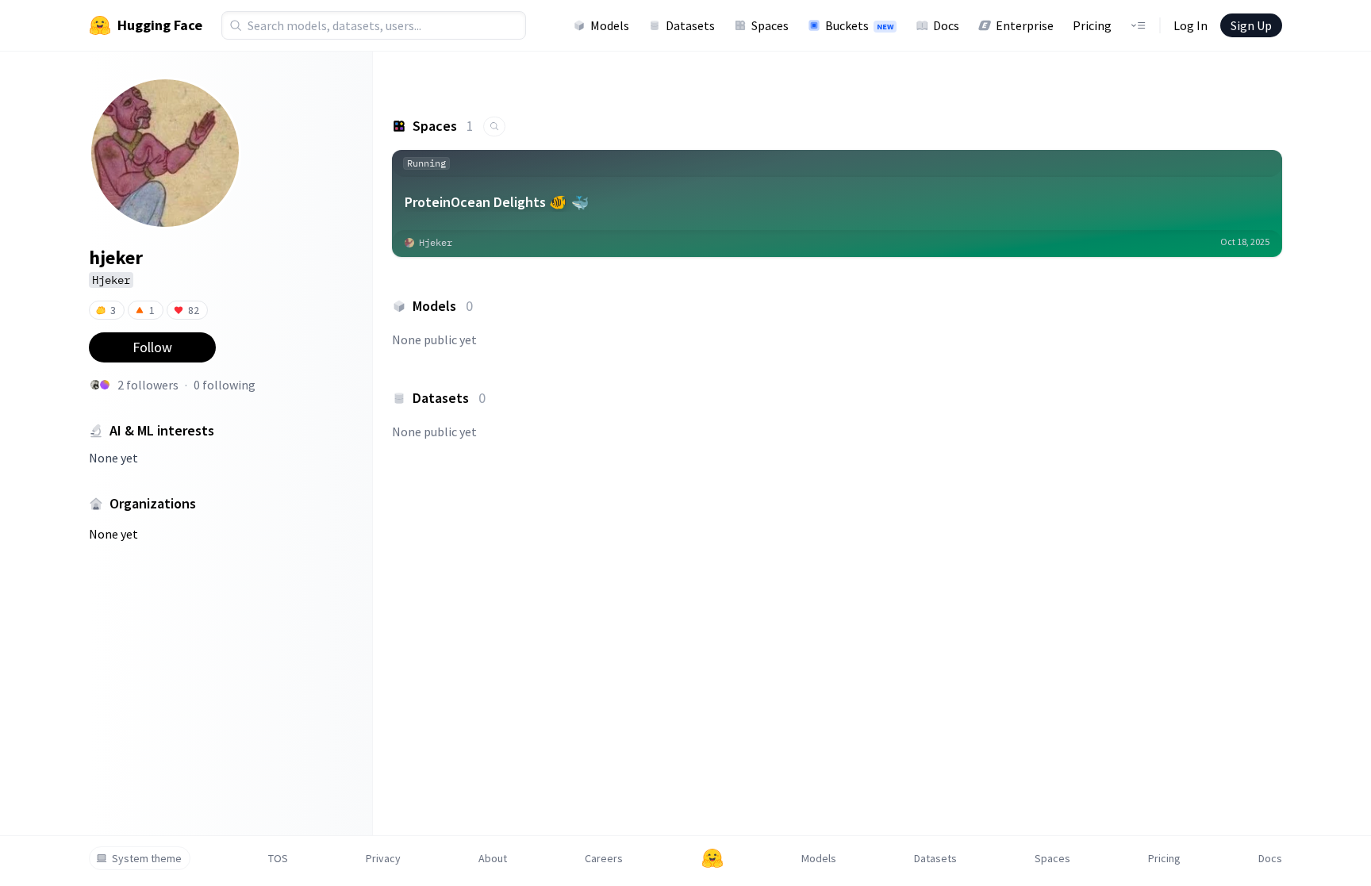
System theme (147, 858)
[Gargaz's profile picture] (104, 384)
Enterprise (1025, 25)
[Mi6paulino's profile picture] (95, 384)
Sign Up (1251, 25)
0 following (224, 385)
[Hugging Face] (712, 858)
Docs (946, 25)
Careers (604, 858)
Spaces (770, 25)
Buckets (859, 25)
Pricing (1092, 25)
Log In (1190, 25)
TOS (278, 858)
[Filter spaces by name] (494, 126)
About (492, 858)
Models (609, 25)
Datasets (690, 25)
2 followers (148, 385)
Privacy (383, 858)
